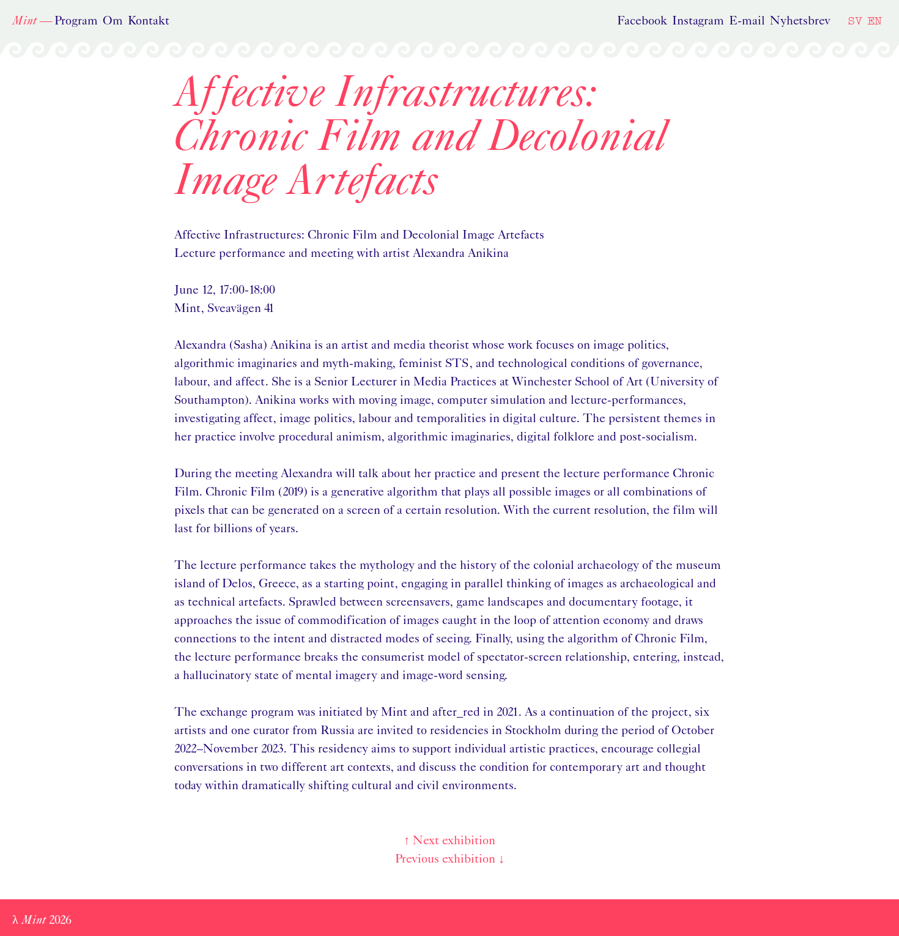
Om (113, 21)
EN (874, 20)
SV (855, 20)
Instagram (698, 21)
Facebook (642, 21)
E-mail (747, 21)
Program (76, 21)
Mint (24, 21)
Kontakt (148, 21)
